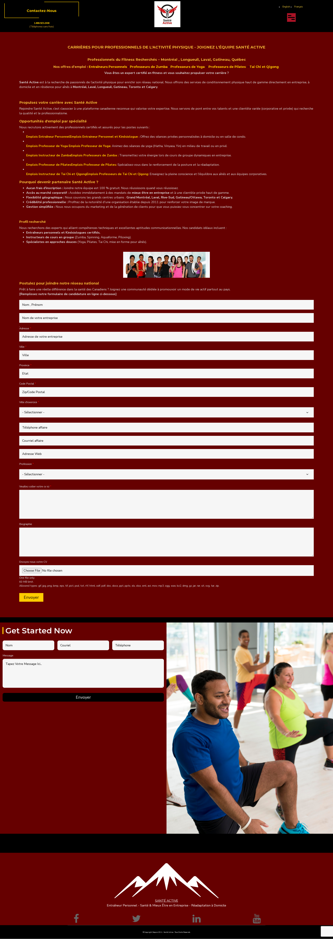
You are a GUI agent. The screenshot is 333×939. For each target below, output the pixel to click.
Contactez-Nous (42, 11)
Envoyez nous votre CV (33, 562)
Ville (21, 347)
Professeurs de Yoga (188, 67)
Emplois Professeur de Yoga (47, 146)
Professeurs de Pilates (227, 67)
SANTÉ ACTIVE (166, 901)
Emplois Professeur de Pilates (48, 165)
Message (8, 655)
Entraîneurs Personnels (108, 67)
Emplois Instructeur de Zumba (48, 155)
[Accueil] (167, 14)
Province (24, 365)
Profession (25, 464)
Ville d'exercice (28, 402)
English (286, 6)
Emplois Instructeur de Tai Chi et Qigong (56, 174)
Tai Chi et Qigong (265, 67)
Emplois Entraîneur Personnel (48, 137)
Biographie (25, 524)
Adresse (24, 328)
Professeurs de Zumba (149, 67)
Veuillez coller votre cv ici (34, 486)
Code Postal (26, 383)
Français (298, 6)
